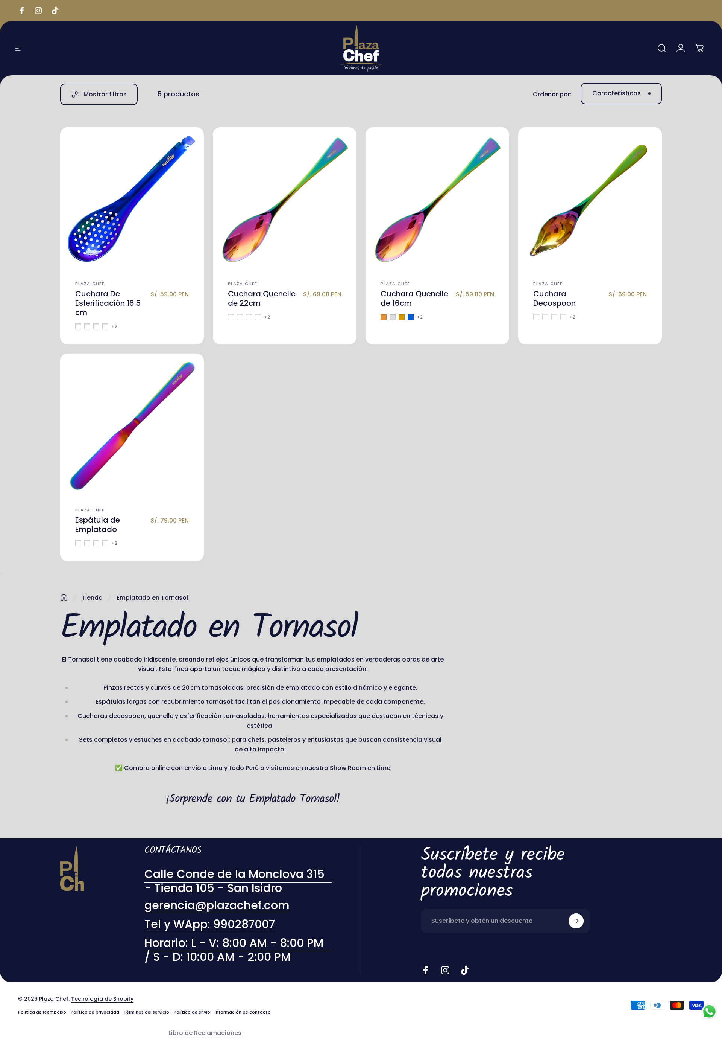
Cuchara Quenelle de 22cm (262, 298)
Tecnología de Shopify (102, 999)
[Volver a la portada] (64, 597)
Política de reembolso (42, 1012)
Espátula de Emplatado (97, 525)
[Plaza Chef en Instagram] (445, 970)
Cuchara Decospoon (554, 298)
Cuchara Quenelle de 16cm (414, 298)
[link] (238, 950)
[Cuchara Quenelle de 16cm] (437, 199)
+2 (114, 326)
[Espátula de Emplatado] (132, 425)
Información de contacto (243, 1012)
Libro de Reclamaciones (204, 1033)
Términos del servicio (146, 1012)
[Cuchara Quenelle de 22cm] (284, 199)
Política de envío (192, 1012)
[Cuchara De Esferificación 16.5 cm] (132, 199)
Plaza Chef (90, 283)
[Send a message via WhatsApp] (709, 1011)
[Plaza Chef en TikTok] (464, 970)
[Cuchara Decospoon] (590, 199)
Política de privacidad (95, 1012)
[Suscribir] (576, 920)
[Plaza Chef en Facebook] (425, 970)
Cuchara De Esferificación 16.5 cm (108, 303)
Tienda (92, 597)
